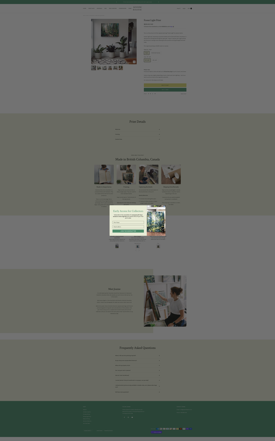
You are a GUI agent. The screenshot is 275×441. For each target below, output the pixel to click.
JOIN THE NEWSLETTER (128, 231)
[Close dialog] (164, 206)
